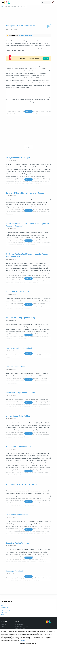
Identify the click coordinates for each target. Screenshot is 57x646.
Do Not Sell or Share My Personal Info (28, 643)
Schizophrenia (4, 612)
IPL (2, 6)
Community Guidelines (21, 626)
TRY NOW (45, 58)
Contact (3, 626)
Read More (28, 179)
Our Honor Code (20, 628)
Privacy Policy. (23, 640)
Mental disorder (4, 607)
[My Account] (54, 2)
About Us (3, 624)
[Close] (54, 631)
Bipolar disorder (4, 609)
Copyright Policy (19, 624)
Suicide (2, 605)
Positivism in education (25, 35)
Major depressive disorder (7, 611)
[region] (28, 637)
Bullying (2, 614)
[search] (49, 2)
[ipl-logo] (7, 3)
